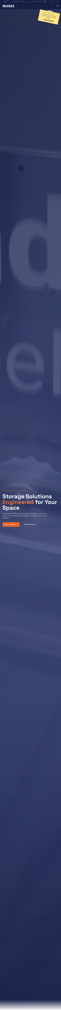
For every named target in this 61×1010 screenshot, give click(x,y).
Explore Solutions (30, 524)
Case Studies (45, 1)
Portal (57, 1)
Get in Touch (10, 524)
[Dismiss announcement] (59, 14)
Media (40, 1)
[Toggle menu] (57, 6)
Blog (53, 1)
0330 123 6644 (49, 20)
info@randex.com (18, 1)
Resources (34, 1)
